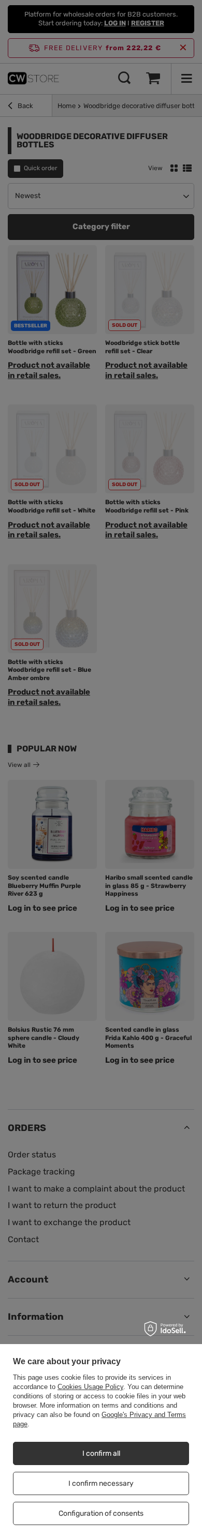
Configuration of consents (101, 1513)
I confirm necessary (101, 1483)
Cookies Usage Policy (90, 1387)
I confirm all (101, 1453)
